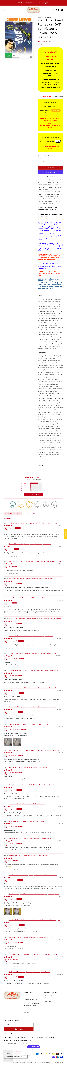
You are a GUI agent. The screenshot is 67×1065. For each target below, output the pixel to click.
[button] (5, 10)
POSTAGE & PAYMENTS (30, 1016)
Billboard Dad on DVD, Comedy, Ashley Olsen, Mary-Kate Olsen (30, 544)
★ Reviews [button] (65, 534)
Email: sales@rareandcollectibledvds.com (18, 1047)
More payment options (50, 176)
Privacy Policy (48, 1008)
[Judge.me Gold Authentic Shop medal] (21, 504)
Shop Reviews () (29, 514)
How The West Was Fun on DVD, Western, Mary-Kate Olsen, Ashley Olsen (33, 670)
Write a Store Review (33, 495)
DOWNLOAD (56, 110)
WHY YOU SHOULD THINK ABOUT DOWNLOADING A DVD (33, 1011)
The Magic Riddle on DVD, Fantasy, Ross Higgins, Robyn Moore (30, 838)
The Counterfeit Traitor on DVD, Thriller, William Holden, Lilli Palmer (32, 707)
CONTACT (26, 1020)
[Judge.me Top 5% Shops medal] (46, 504)
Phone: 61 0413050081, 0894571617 (16, 1050)
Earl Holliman (51, 209)
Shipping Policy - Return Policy (51, 1004)
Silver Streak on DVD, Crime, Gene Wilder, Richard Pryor (28, 598)
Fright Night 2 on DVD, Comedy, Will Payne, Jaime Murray (28, 767)
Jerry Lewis (48, 207)
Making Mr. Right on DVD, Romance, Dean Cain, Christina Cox (29, 972)
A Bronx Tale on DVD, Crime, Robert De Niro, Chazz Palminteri (29, 724)
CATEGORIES (27, 1003)
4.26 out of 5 (38, 477)
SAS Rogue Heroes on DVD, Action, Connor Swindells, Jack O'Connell (32, 688)
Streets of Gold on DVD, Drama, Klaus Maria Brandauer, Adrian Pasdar (32, 653)
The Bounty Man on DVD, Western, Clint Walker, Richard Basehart (31, 578)
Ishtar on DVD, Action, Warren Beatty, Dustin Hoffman (27, 821)
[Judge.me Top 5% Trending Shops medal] (54, 504)
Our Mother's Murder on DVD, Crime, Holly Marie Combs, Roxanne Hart (33, 875)
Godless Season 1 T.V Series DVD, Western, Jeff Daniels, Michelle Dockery (33, 523)
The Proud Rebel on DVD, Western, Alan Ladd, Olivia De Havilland (31, 937)
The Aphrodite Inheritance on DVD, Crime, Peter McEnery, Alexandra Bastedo (35, 785)
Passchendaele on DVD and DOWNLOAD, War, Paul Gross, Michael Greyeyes (34, 920)
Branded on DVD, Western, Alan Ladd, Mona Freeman (27, 804)
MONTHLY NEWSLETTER (31, 1006)
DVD (58, 141)
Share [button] (41, 465)
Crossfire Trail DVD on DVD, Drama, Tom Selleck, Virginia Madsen (31, 636)
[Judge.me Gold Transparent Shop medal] (29, 504)
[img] (33, 477)
